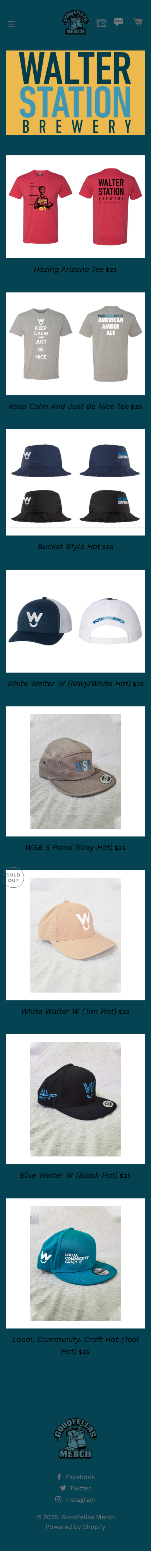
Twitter (79, 1488)
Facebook (79, 1477)
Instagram (79, 1499)
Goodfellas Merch (88, 1517)
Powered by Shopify (75, 1526)
